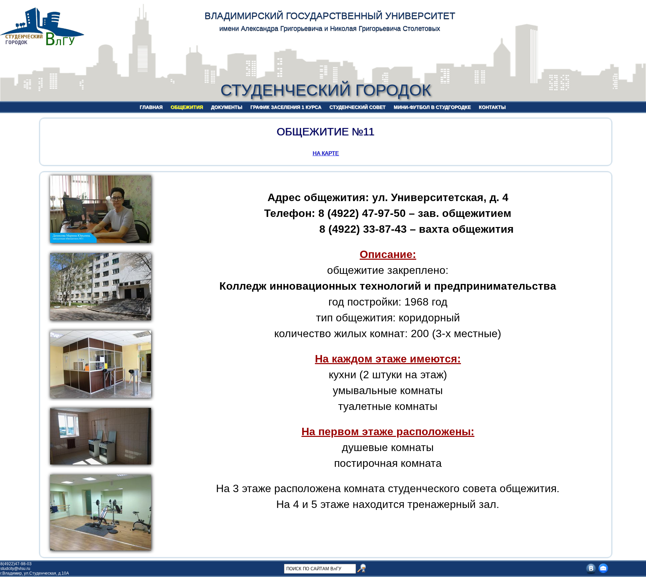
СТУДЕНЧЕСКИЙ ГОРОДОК (325, 90)
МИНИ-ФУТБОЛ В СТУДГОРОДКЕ (432, 107)
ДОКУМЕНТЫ (226, 107)
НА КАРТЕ (326, 153)
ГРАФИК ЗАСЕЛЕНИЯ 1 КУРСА (285, 107)
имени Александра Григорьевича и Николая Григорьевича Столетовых (329, 28)
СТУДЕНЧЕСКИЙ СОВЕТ (357, 107)
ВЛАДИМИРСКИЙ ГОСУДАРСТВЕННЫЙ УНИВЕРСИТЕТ (330, 15)
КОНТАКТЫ (492, 107)
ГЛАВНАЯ (151, 107)
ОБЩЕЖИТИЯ (187, 107)
